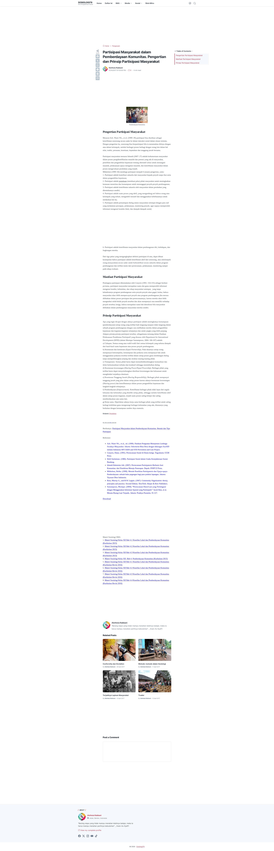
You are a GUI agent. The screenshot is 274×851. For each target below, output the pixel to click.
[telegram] (98, 69)
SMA (118, 3)
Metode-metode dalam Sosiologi (152, 664)
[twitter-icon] (83, 836)
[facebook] (98, 56)
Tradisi (141, 695)
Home (99, 3)
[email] (98, 78)
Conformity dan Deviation (113, 664)
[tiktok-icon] (96, 836)
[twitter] (98, 61)
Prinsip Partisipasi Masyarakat (187, 63)
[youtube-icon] (92, 836)
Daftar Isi (108, 3)
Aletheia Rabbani (94, 815)
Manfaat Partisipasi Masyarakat (188, 59)
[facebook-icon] (79, 836)
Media (127, 3)
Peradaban (112, 413)
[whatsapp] (98, 65)
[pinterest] (98, 74)
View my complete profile (90, 830)
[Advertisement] (137, 26)
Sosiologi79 (85, 2)
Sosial (137, 3)
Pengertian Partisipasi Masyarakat (189, 55)
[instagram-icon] (87, 836)
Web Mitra (149, 3)
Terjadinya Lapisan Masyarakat (116, 695)
